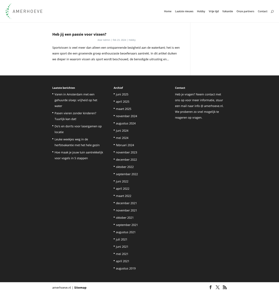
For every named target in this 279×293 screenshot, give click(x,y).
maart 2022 (123, 196)
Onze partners (245, 11)
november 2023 (126, 152)
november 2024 (126, 116)
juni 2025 (122, 94)
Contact (262, 11)
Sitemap (80, 287)
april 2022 (122, 188)
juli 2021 (121, 239)
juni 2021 (122, 247)
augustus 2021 (126, 232)
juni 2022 (122, 181)
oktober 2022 (125, 167)
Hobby (201, 11)
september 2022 (127, 174)
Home (167, 11)
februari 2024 (125, 145)
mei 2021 (122, 254)
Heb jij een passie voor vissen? (79, 34)
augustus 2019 (126, 268)
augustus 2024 (126, 123)
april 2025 (122, 101)
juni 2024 (122, 130)
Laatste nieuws (184, 11)
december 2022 (126, 159)
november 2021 (126, 210)
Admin (106, 39)
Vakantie (227, 11)
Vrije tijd (214, 11)
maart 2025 (123, 109)
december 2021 (126, 203)
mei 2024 (122, 138)
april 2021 (122, 261)
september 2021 (127, 225)
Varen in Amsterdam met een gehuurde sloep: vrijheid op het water (76, 100)
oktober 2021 (125, 218)
